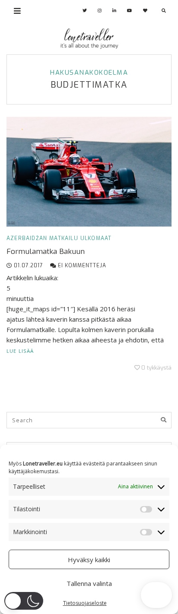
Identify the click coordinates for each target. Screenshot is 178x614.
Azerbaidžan (26, 238)
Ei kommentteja (81, 265)
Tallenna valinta (89, 583)
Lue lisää (20, 351)
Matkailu (63, 238)
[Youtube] (129, 10)
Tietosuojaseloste (85, 603)
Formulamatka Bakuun (45, 251)
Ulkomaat (96, 238)
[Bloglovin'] (145, 10)
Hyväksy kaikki (89, 559)
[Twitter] (84, 10)
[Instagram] (99, 10)
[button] (23, 601)
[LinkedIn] (114, 10)
